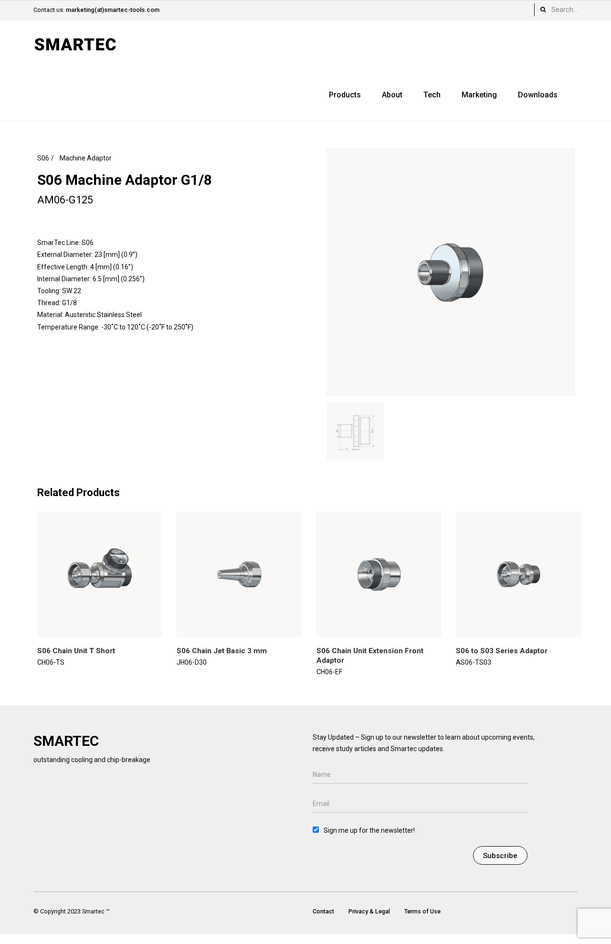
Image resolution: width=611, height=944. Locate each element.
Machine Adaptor (86, 158)
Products (345, 94)
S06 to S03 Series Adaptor (502, 651)
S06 (43, 158)
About (392, 94)
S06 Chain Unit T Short (76, 651)
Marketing (479, 94)
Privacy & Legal (369, 911)
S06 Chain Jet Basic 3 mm (222, 651)
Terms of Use (422, 911)
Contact (323, 911)
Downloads (538, 94)
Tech (432, 94)
